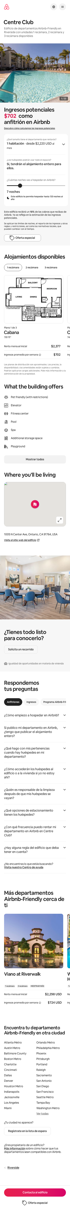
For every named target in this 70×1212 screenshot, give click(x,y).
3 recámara (51, 267)
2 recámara (32, 267)
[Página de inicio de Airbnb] (6, 7)
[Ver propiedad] (33, 961)
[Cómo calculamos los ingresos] (40, 355)
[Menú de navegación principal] (62, 6)
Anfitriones (13, 702)
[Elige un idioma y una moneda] (53, 6)
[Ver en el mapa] (35, 504)
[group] (36, 170)
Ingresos (31, 702)
